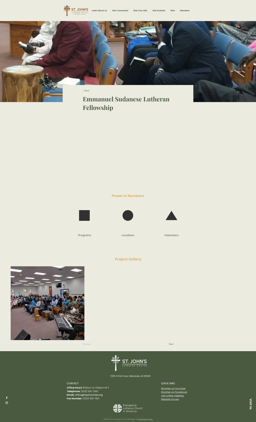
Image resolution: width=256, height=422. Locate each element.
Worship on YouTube (173, 388)
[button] (99, 10)
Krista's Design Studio (145, 419)
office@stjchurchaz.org (89, 395)
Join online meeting (172, 395)
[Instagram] (6, 402)
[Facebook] (6, 397)
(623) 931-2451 (89, 391)
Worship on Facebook (174, 392)
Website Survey (170, 399)
